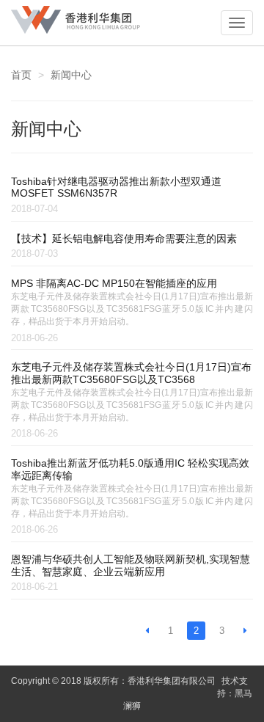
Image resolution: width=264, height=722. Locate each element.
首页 (21, 75)
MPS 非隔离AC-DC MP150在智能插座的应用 (114, 283)
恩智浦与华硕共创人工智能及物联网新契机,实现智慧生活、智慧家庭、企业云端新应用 (130, 565)
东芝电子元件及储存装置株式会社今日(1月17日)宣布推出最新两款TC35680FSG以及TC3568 (131, 373)
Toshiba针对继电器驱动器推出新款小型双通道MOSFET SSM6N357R (116, 187)
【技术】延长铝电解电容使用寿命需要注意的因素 (124, 238)
